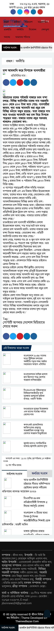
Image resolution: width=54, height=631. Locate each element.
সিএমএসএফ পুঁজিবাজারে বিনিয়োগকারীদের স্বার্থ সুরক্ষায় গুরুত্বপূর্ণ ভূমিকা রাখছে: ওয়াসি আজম (35, 394)
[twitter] (20, 12)
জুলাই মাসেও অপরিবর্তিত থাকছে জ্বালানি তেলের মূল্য (35, 445)
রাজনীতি (7, 29)
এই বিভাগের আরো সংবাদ (16, 348)
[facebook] (13, 12)
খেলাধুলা (45, 29)
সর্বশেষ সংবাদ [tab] (14, 474)
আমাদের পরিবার (22, 37)
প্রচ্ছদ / (9, 61)
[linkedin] (34, 12)
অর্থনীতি (20, 29)
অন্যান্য (7, 37)
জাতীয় (17, 22)
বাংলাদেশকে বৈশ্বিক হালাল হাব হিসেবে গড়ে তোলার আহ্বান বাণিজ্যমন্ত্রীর (35, 377)
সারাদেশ (29, 22)
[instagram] (27, 12)
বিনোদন (32, 29)
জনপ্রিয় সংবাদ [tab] (39, 474)
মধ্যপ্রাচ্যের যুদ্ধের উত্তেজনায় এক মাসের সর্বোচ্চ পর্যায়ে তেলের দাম (36, 411)
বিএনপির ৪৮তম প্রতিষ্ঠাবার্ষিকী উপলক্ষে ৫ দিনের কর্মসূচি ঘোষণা (36, 502)
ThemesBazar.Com (27, 621)
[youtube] (41, 12)
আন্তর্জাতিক (43, 22)
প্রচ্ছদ (6, 22)
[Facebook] (6, 82)
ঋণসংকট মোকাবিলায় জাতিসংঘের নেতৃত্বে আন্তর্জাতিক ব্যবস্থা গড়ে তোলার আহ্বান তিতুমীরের (35, 429)
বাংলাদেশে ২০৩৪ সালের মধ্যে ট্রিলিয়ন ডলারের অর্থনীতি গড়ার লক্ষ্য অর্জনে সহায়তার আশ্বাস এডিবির (35, 360)
